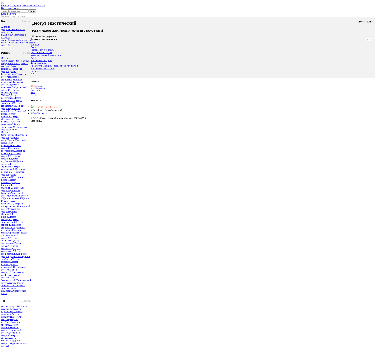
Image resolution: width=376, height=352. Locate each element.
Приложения (38, 88)
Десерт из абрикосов (10, 165)
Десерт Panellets (10, 120)
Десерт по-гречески (10, 247)
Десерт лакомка (8, 181)
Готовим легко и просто (42, 50)
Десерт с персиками (10, 86)
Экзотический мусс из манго (16, 281)
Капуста (35, 44)
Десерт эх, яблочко (10, 91)
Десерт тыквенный (12, 223)
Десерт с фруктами (10, 78)
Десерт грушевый (12, 198)
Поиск (32, 11)
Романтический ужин (41, 60)
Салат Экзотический (9, 279)
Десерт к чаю (5, 59)
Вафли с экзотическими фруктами (13, 288)
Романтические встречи (42, 68)
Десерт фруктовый (11, 226)
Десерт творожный (11, 101)
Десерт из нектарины (13, 170)
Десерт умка (13, 63)
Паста (33, 47)
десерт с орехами (10, 326)
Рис (32, 74)
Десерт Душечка (9, 212)
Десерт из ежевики (10, 157)
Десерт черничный (10, 125)
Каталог (5, 5)
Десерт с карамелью (10, 249)
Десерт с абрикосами (12, 252)
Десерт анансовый (9, 239)
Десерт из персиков (8, 115)
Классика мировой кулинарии (46, 55)
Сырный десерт (9, 271)
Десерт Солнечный (8, 133)
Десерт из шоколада (11, 80)
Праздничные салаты (41, 52)
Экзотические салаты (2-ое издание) (13, 32)
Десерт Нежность (11, 104)
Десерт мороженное (10, 242)
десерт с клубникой (11, 310)
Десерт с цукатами (9, 265)
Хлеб (33, 58)
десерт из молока (9, 339)
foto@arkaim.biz (40, 113)
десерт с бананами (11, 315)
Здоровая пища (38, 63)
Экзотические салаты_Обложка (16, 41)
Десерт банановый (11, 99)
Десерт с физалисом (10, 123)
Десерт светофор (8, 218)
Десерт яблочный (9, 186)
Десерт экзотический (10, 220)
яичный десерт (10, 328)
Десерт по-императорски (12, 204)
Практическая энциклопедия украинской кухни (55, 66)
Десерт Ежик (16, 256)
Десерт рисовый (10, 260)
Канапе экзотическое (12, 284)
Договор (36, 86)
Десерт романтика (9, 96)
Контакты (40, 5)
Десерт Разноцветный (9, 72)
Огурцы (35, 71)
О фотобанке (28, 5)
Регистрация (13, 8)
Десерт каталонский (10, 167)
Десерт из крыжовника (10, 149)
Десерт (12, 61)
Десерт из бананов (10, 191)
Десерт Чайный (9, 93)
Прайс (33, 93)
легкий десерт (9, 306)
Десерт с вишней (10, 67)
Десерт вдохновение (8, 144)
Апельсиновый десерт (9, 236)
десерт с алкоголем (11, 312)
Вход (3, 8)
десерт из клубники (9, 320)
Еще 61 (13, 129)
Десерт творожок (8, 175)
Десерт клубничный (9, 160)
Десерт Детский (10, 117)
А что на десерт (6, 28)
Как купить (15, 5)
